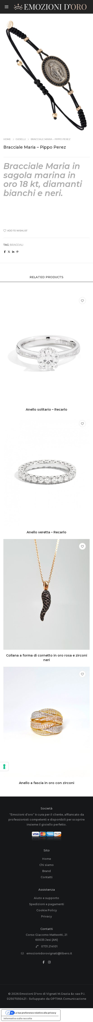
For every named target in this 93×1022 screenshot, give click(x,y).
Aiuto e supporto (46, 898)
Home (7, 139)
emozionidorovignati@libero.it (49, 953)
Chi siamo (46, 865)
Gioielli (21, 139)
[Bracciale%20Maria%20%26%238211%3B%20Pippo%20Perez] (4, 252)
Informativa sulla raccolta (18, 1018)
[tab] (46, 277)
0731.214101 (49, 946)
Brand (46, 871)
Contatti (47, 877)
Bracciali (16, 244)
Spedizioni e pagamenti (46, 904)
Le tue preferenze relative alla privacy (35, 1012)
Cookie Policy (46, 910)
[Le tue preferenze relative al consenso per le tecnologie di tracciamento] (4, 766)
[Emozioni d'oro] (50, 8)
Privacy (46, 916)
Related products (46, 277)
